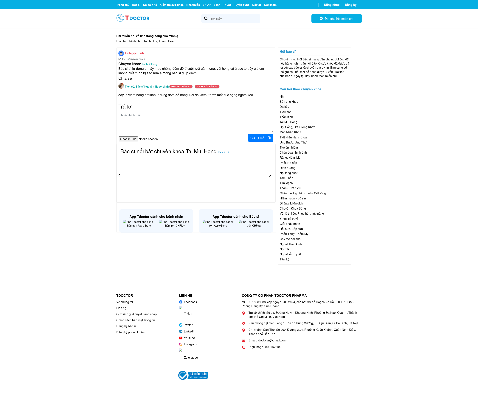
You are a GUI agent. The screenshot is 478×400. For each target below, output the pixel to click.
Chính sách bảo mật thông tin (135, 320)
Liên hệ (121, 308)
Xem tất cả (223, 152)
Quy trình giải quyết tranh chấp (136, 314)
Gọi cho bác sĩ (180, 86)
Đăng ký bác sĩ (126, 326)
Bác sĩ (136, 5)
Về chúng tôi (124, 302)
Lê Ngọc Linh (134, 53)
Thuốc (227, 5)
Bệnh (216, 5)
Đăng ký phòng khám (130, 332)
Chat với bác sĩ (207, 86)
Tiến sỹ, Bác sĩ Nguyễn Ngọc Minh (147, 86)
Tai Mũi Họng (150, 64)
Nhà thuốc (193, 5)
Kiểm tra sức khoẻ (172, 5)
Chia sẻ (125, 78)
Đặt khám (270, 5)
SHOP (207, 5)
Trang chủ (122, 5)
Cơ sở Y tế (150, 5)
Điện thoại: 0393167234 (264, 347)
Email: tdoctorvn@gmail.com (267, 340)
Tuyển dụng (241, 5)
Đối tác (256, 5)
